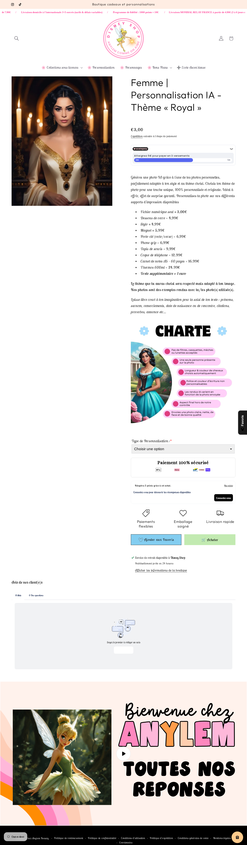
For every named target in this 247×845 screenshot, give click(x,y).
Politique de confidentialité (102, 838)
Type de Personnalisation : (152, 441)
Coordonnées (125, 842)
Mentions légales (222, 838)
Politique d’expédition (161, 838)
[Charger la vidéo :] (123, 754)
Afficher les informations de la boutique (161, 570)
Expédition (137, 136)
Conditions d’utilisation (133, 838)
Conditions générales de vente (193, 838)
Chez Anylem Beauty (37, 838)
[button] (17, 38)
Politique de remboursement (68, 838)
